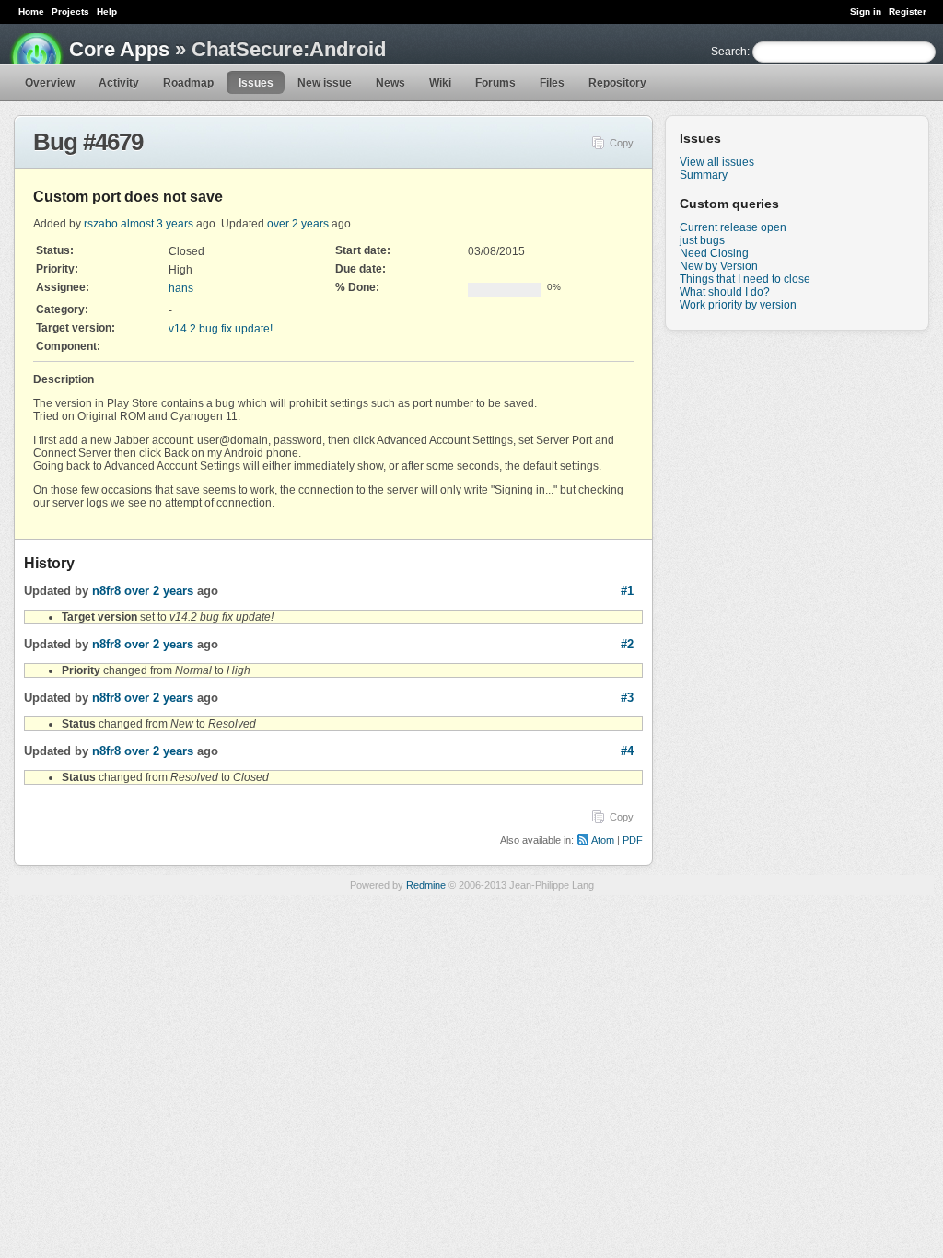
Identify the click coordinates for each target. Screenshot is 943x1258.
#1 (627, 591)
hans (181, 288)
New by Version (719, 266)
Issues (256, 82)
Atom (602, 839)
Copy (622, 142)
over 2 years (298, 223)
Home (31, 11)
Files (552, 82)
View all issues (717, 162)
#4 (627, 751)
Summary (704, 175)
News (390, 82)
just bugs (702, 240)
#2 (627, 644)
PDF (633, 839)
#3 (627, 698)
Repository (617, 82)
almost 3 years (157, 223)
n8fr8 (106, 591)
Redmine (426, 885)
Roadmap (188, 82)
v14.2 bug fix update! (221, 328)
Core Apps (119, 49)
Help (107, 11)
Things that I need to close (745, 279)
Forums (495, 82)
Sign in (865, 11)
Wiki (440, 82)
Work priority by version (738, 304)
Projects (70, 11)
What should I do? (725, 291)
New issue (324, 82)
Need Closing (714, 253)
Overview (50, 82)
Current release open (733, 227)
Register (907, 11)
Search (729, 51)
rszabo (101, 223)
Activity (119, 82)
